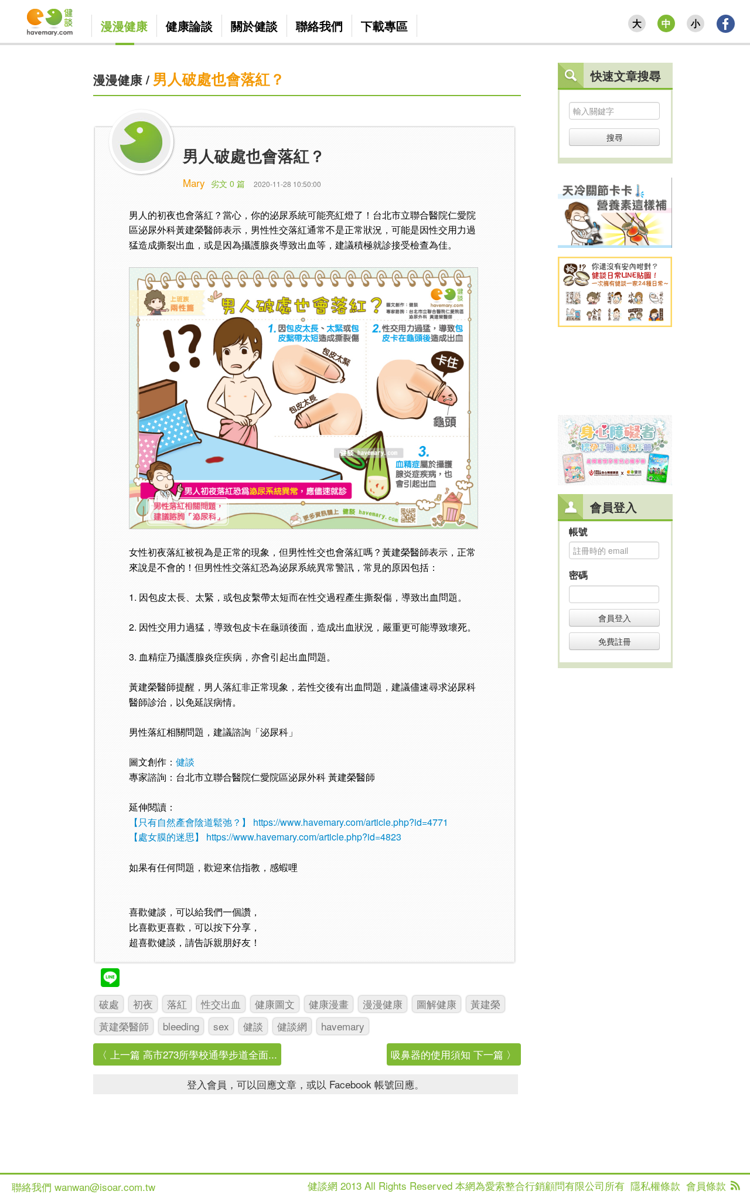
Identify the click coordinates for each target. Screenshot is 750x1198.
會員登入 (614, 618)
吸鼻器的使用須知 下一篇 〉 (453, 1054)
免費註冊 (614, 641)
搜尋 (614, 137)
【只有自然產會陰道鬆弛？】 (190, 822)
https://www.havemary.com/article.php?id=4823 (303, 836)
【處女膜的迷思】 (166, 836)
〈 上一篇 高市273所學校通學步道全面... (187, 1054)
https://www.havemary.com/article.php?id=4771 (350, 822)
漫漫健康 (117, 79)
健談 (185, 761)
